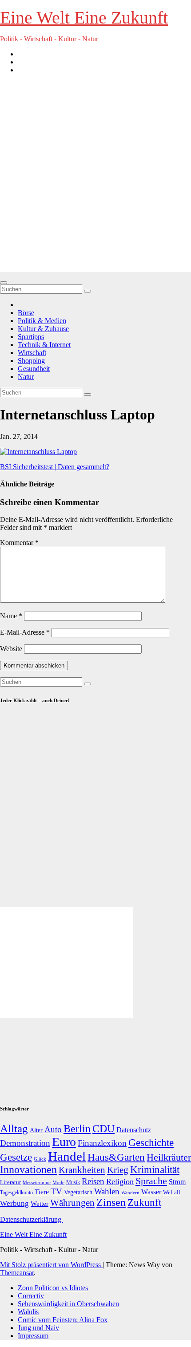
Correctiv (31, 1296)
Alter (36, 1130)
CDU (103, 1128)
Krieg (117, 1170)
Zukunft (144, 1202)
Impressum (33, 1335)
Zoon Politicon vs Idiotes (53, 1288)
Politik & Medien (42, 320)
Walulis (28, 1311)
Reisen (93, 1181)
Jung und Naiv (38, 1327)
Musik (73, 1182)
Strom (177, 1181)
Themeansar (17, 1272)
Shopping (31, 360)
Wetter (39, 1203)
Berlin (77, 1128)
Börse (26, 312)
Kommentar (19, 542)
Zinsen (111, 1202)
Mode (58, 1182)
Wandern (130, 1192)
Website (11, 648)
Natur (26, 376)
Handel (67, 1156)
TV (56, 1191)
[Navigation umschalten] (3, 282)
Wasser (151, 1192)
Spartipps (31, 336)
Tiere (42, 1192)
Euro (64, 1142)
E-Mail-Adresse (25, 632)
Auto (53, 1129)
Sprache (151, 1181)
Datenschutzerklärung (31, 1219)
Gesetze (16, 1157)
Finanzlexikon (102, 1143)
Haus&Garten (116, 1157)
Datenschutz (133, 1130)
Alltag (14, 1128)
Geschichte (151, 1142)
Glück (40, 1158)
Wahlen (106, 1191)
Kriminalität (154, 1169)
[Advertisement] (95, 176)
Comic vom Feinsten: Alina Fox (62, 1319)
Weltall (171, 1192)
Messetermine (37, 1182)
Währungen (72, 1202)
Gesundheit (34, 368)
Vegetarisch (78, 1192)
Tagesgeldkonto (16, 1193)
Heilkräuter (169, 1157)
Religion (120, 1181)
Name (11, 616)
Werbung (14, 1203)
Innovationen (28, 1169)
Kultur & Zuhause (43, 328)
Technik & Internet (44, 344)
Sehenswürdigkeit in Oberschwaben (68, 1303)
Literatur (10, 1182)
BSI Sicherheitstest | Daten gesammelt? (54, 466)
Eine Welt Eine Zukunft (84, 18)
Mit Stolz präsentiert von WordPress (51, 1264)
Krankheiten (82, 1170)
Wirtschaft (32, 352)
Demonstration (25, 1143)
